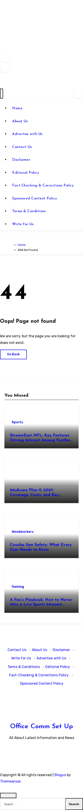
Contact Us (22, 147)
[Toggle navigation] (1, 94)
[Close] (8, 795)
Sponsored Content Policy (34, 198)
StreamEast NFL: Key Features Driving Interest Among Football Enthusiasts (41, 440)
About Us (20, 121)
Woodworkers (23, 532)
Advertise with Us (27, 134)
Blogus (60, 775)
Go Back (13, 354)
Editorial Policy (25, 173)
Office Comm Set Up (41, 726)
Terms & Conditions (29, 211)
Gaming (18, 587)
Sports (17, 422)
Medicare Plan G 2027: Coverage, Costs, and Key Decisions (34, 495)
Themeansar (10, 781)
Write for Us (22, 224)
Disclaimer (21, 160)
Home (17, 108)
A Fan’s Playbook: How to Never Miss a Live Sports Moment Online (41, 604)
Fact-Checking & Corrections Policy (43, 185)
